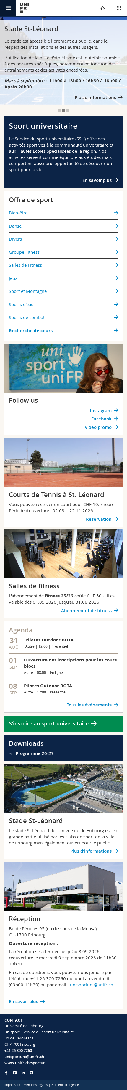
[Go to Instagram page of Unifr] (31, 1073)
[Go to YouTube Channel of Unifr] (15, 1073)
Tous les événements (89, 705)
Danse (15, 226)
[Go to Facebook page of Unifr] (6, 1072)
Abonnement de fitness (86, 610)
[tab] (59, 110)
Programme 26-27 (35, 753)
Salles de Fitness (25, 265)
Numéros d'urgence (65, 1085)
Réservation (99, 519)
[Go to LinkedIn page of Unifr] (23, 1073)
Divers (15, 239)
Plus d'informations (95, 97)
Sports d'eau (21, 304)
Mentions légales (36, 1085)
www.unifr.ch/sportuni (25, 1062)
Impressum (12, 1085)
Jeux (13, 278)
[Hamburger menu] (8, 8)
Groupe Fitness (24, 252)
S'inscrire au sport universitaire (49, 723)
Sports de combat (27, 317)
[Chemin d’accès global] (103, 8)
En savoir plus (97, 180)
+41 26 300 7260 (18, 1050)
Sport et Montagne (28, 291)
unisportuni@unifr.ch (91, 984)
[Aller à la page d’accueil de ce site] (24, 8)
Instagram (101, 410)
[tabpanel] (63, 61)
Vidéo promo (98, 427)
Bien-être (18, 213)
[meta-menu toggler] (119, 8)
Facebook (101, 419)
